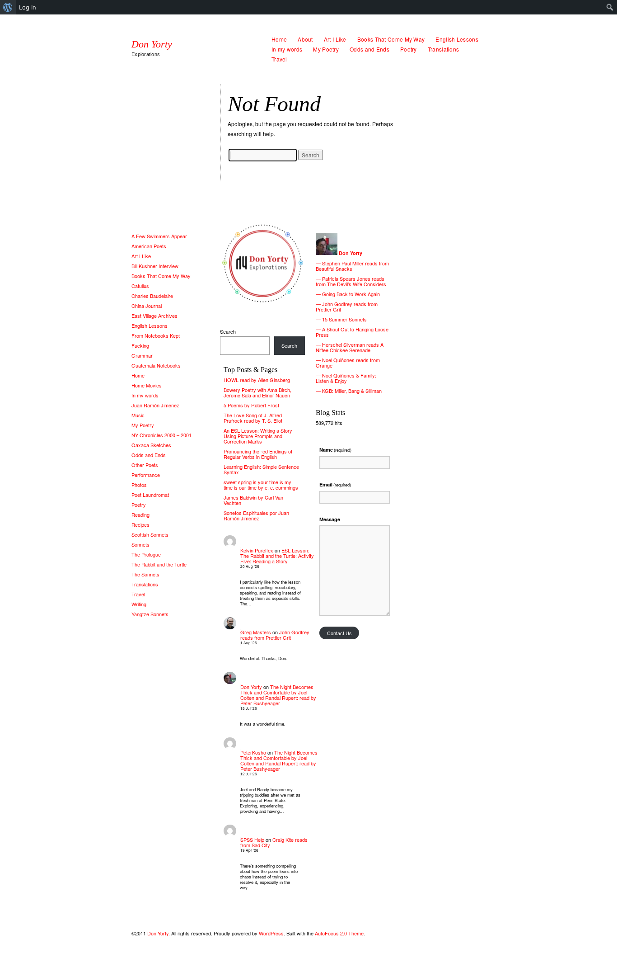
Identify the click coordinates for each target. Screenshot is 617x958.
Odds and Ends (369, 49)
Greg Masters (255, 632)
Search (228, 331)
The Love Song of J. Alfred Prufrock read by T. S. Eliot (253, 417)
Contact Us (339, 633)
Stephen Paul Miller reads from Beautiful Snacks (352, 266)
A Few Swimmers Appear (159, 236)
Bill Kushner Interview (154, 265)
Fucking (140, 345)
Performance (145, 474)
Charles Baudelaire (152, 295)
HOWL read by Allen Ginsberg (257, 379)
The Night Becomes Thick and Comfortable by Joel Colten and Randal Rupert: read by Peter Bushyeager (278, 695)
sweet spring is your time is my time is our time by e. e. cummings (261, 484)
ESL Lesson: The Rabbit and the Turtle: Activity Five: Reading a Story (277, 556)
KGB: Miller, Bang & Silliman (352, 390)
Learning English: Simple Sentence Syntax (261, 469)
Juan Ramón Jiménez (155, 405)
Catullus (140, 285)
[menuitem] (8, 7)
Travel (279, 59)
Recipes (140, 524)
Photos (139, 484)
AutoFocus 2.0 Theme (339, 933)
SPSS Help (252, 839)
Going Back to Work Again (351, 293)
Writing (138, 604)
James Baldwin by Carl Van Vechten (253, 500)
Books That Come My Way (391, 39)
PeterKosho (253, 752)
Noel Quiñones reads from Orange (348, 362)
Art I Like (335, 39)
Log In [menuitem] (27, 7)
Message (329, 519)
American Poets (148, 246)
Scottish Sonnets (149, 534)
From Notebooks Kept (155, 335)
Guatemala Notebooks (156, 365)
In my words (286, 49)
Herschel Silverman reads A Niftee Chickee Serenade (349, 347)
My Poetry (326, 49)
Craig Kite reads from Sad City (274, 842)
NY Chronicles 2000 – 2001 (161, 435)
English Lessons (456, 39)
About (305, 39)
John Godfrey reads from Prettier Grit (274, 634)
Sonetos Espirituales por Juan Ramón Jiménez (256, 515)
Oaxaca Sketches (151, 444)
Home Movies (146, 385)
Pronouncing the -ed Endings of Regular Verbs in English (258, 454)
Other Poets (144, 464)
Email (335, 484)
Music (138, 415)
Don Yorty (151, 44)
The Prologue (146, 554)
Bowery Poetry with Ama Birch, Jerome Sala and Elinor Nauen (257, 392)
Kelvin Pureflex (256, 550)
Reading (140, 514)
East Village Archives (154, 315)
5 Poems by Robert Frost (251, 405)
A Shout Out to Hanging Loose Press (352, 332)
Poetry (408, 49)
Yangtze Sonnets (149, 614)
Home (279, 39)
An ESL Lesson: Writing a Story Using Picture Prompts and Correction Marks (258, 436)
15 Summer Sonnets (344, 319)
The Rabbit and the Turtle (159, 564)
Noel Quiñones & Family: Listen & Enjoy (346, 378)
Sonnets (140, 544)
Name (335, 449)
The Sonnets (145, 574)
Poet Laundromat (150, 494)
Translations (443, 49)
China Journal (146, 305)
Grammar (142, 355)
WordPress (271, 933)
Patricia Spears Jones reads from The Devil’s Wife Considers (351, 281)
